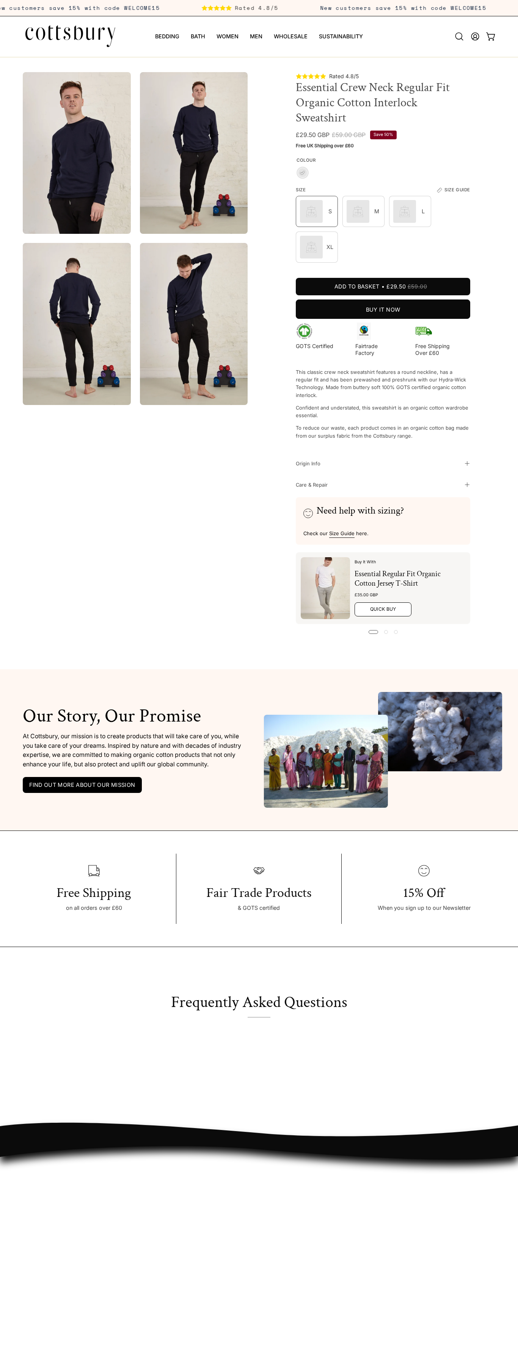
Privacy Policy (137, 1232)
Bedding (33, 1199)
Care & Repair (312, 485)
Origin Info (308, 463)
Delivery (130, 1187)
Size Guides (135, 1210)
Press (225, 1232)
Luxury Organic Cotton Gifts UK (63, 1266)
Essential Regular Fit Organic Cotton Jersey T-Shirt (398, 578)
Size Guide (342, 533)
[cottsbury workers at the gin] (332, 761)
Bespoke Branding (241, 1244)
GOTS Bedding (41, 1244)
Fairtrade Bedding (45, 1255)
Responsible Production (248, 1199)
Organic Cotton (237, 1187)
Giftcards (34, 1187)
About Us (230, 1176)
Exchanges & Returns (147, 1199)
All (26, 1176)
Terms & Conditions (145, 1221)
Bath (29, 1210)
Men (28, 1232)
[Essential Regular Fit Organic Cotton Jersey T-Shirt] (325, 588)
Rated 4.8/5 (274, 8)
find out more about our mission (82, 785)
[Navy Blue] (303, 173)
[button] (459, 36)
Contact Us (134, 1244)
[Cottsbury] (70, 36)
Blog (223, 1221)
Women (32, 1221)
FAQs (127, 1176)
